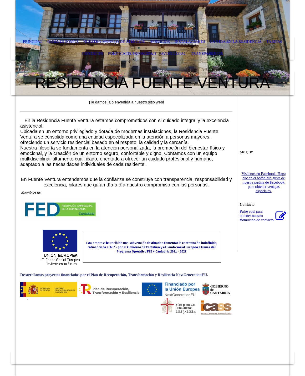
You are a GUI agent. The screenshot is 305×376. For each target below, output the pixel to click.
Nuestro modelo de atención (114, 42)
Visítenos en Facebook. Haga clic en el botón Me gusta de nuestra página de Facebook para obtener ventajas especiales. (264, 182)
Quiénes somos (62, 42)
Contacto (92, 54)
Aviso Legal (173, 54)
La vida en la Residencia (236, 42)
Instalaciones (190, 42)
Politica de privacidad (132, 54)
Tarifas (274, 42)
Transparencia (207, 54)
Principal (33, 42)
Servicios (160, 42)
